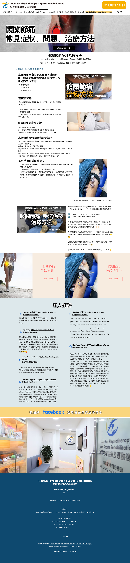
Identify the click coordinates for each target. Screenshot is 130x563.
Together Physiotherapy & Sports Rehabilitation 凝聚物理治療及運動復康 (65, 482)
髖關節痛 (61, 546)
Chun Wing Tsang (78, 345)
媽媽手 (85, 544)
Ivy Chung (27, 330)
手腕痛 (51, 546)
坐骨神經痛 (64, 544)
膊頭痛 (56, 546)
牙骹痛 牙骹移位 (55, 544)
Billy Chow (75, 312)
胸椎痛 (66, 546)
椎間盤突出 (71, 544)
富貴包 (90, 544)
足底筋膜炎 (79, 544)
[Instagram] (118, 12)
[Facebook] (115, 12)
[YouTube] (121, 12)
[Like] (21, 314)
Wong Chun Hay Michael (31, 357)
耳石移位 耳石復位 (75, 546)
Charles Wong (27, 380)
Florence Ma (27, 312)
